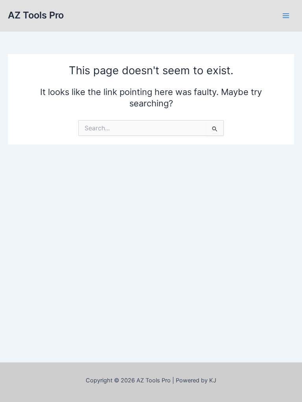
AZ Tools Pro (36, 15)
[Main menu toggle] (286, 15)
